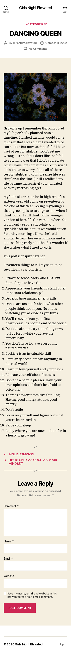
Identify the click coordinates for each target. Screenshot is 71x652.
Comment (11, 506)
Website (9, 576)
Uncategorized (35, 24)
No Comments (38, 48)
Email (8, 558)
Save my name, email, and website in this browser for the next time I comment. (32, 595)
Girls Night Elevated (35, 8)
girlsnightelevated (25, 43)
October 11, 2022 (56, 43)
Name (9, 541)
